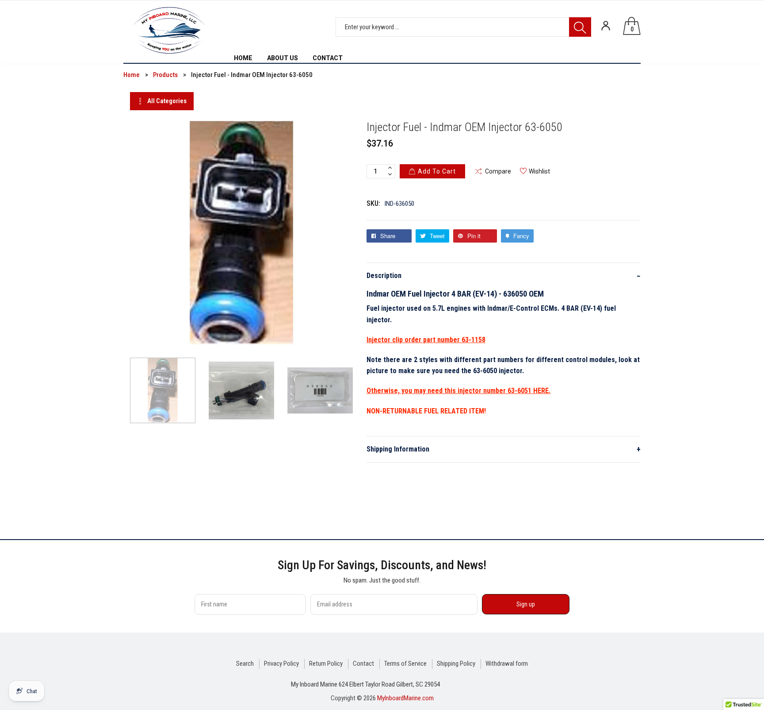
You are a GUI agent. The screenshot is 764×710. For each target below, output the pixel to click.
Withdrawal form (506, 664)
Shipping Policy (456, 664)
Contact (363, 664)
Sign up (525, 604)
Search (245, 664)
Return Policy (326, 664)
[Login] (605, 25)
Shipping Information (504, 449)
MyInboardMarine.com (405, 698)
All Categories (167, 101)
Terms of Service (405, 664)
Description (504, 276)
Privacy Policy (281, 664)
